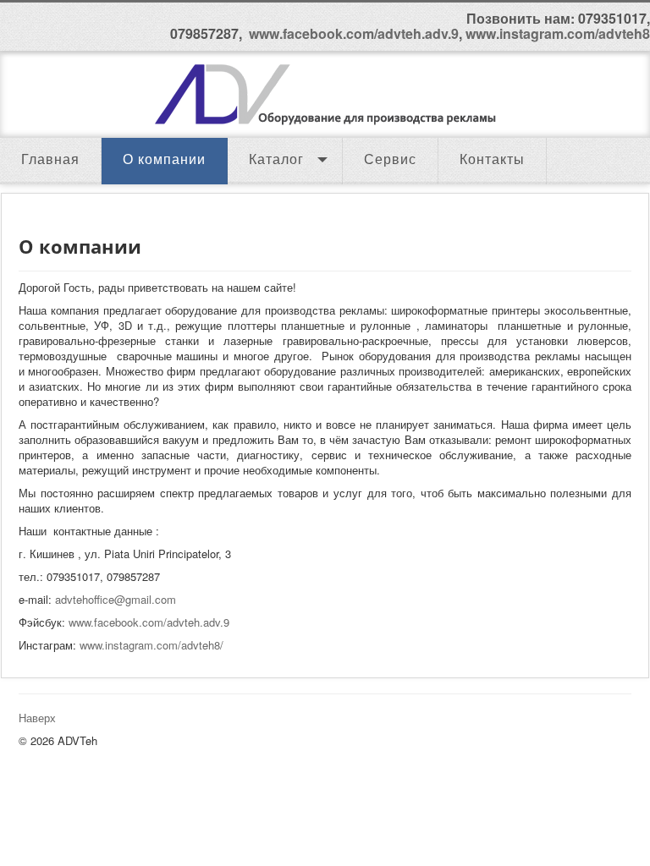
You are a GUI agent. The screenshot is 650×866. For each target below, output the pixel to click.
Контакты (492, 159)
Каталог (276, 159)
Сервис (390, 159)
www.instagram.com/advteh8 (557, 33)
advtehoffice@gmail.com (115, 599)
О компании (164, 159)
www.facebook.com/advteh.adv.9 (354, 33)
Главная (50, 159)
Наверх (37, 718)
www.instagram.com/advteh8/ (151, 645)
